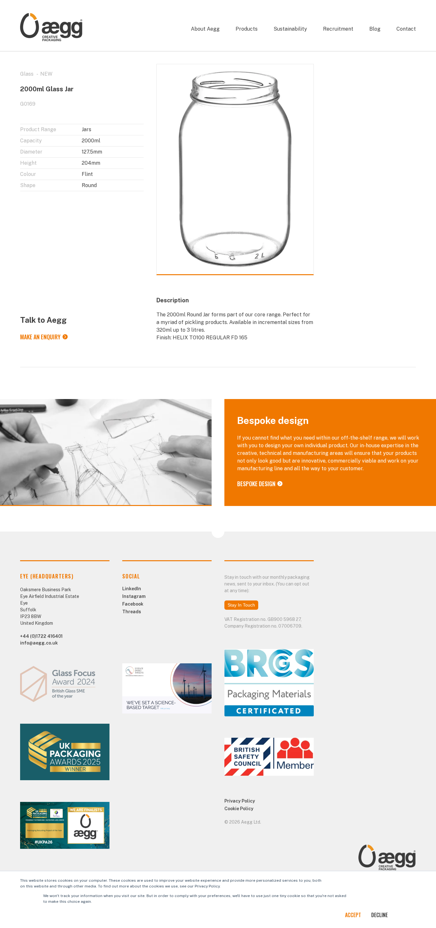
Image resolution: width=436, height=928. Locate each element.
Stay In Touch (241, 604)
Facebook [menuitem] (132, 604)
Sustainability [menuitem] (290, 29)
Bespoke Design (256, 483)
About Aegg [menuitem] (205, 29)
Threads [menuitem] (131, 611)
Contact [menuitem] (406, 29)
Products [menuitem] (247, 29)
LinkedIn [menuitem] (131, 588)
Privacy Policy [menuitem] (239, 801)
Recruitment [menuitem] (338, 29)
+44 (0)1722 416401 (41, 636)
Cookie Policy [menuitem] (238, 808)
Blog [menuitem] (374, 29)
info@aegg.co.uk (39, 642)
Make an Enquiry (40, 337)
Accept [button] (353, 915)
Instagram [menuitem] (134, 596)
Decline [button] (379, 915)
